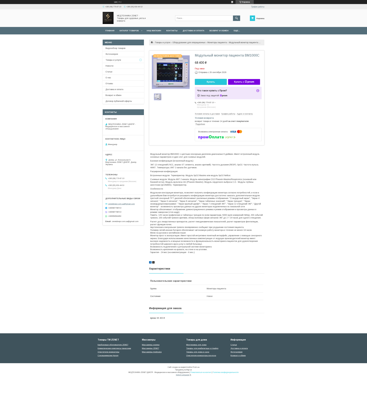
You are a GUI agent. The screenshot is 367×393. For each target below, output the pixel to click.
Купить (211, 82)
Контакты (171, 31)
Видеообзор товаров (115, 48)
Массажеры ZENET (150, 348)
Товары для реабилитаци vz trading (202, 348)
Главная (109, 31)
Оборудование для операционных (188, 42)
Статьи (109, 72)
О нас (108, 77)
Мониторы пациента (217, 42)
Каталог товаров (129, 31)
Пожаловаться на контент (200, 372)
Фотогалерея (112, 54)
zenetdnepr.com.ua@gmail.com (121, 204)
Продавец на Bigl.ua (183, 370)
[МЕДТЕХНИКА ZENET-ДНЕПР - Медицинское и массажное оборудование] (108, 23)
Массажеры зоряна (150, 345)
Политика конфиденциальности (226, 372)
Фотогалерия (236, 352)
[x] (153, 263)
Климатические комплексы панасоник (114, 348)
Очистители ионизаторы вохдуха (201, 355)
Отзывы (109, 83)
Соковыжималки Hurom (108, 355)
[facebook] (150, 263)
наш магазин (154, 31)
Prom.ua (196, 367)
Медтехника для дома (196, 345)
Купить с (239, 82)
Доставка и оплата (193, 31)
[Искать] (236, 18)
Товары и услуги (162, 42)
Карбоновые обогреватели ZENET (113, 345)
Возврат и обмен (219, 31)
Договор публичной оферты (119, 101)
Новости (109, 66)
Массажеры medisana (152, 352)
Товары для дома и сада (197, 352)
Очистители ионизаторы (108, 352)
